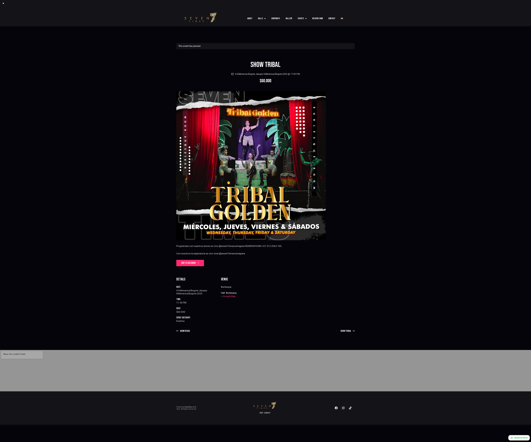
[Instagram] (343, 408)
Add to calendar (188, 263)
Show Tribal (346, 331)
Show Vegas (184, 331)
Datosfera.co (189, 407)
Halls (260, 18)
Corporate (275, 18)
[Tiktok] (350, 408)
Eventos (180, 321)
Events (301, 18)
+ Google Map (228, 296)
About (249, 18)
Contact (331, 18)
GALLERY (289, 18)
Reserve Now (317, 18)
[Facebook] (336, 408)
